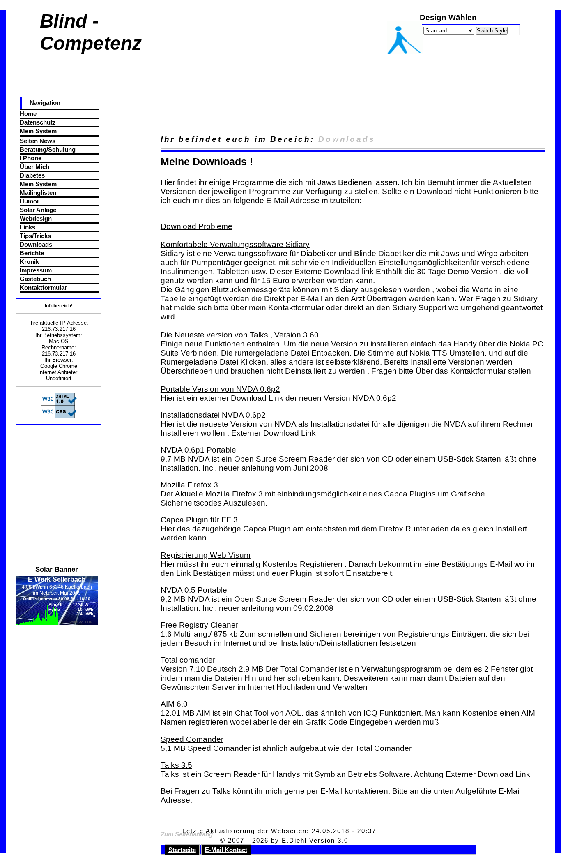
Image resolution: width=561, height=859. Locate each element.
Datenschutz (38, 122)
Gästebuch (35, 278)
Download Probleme (196, 226)
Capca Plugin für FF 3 (199, 519)
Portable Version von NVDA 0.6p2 (220, 389)
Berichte (32, 252)
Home (28, 113)
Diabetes (32, 175)
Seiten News (37, 140)
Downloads (36, 244)
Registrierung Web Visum (206, 555)
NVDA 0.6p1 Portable (198, 450)
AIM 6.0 (174, 704)
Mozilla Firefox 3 (189, 484)
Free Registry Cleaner (199, 625)
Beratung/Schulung (48, 149)
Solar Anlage (38, 209)
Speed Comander (192, 739)
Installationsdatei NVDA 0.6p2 (213, 415)
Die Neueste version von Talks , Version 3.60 (240, 334)
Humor (29, 201)
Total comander (188, 660)
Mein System (38, 130)
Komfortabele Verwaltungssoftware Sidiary (235, 244)
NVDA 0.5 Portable (194, 590)
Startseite (182, 849)
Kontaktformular (43, 287)
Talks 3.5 (176, 765)
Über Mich (34, 166)
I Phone (30, 158)
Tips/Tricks (35, 235)
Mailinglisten (38, 192)
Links (27, 227)
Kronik (29, 261)
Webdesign (36, 218)
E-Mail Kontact (226, 849)
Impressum (36, 270)
